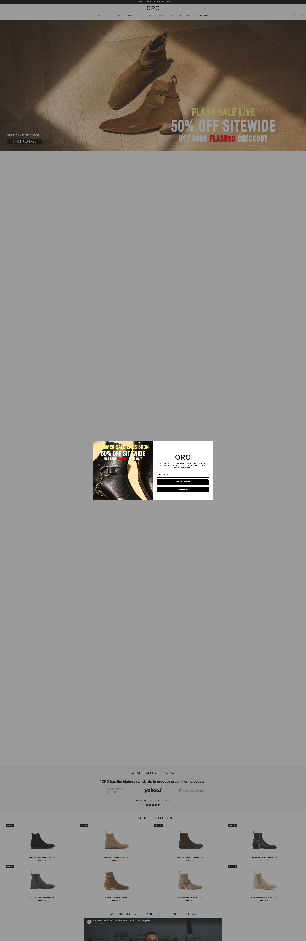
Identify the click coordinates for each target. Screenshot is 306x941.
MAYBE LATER (183, 489)
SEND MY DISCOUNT (183, 482)
